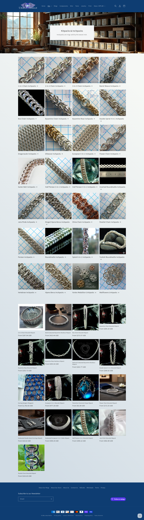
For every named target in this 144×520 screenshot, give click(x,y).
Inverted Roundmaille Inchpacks (112, 187)
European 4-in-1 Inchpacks (82, 154)
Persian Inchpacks (25, 257)
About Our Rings (44, 488)
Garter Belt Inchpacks (26, 187)
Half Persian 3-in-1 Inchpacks (56, 187)
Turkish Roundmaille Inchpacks (112, 257)
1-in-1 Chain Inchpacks (27, 86)
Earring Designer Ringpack (25, 403)
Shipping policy (89, 515)
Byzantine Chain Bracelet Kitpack (109, 326)
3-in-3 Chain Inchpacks (81, 86)
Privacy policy (57, 515)
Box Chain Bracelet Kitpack (80, 333)
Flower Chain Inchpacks (109, 154)
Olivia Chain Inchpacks (81, 222)
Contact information (68, 515)
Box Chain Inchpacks (26, 119)
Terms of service (99, 515)
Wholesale (90, 488)
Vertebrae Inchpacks (26, 292)
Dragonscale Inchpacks (27, 154)
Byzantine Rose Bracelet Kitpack (27, 368)
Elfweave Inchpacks (53, 154)
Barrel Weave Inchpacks (109, 86)
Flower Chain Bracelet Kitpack (108, 403)
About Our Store (56, 488)
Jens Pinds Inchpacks (26, 222)
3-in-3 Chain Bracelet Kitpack (26, 333)
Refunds (82, 488)
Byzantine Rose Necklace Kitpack (54, 361)
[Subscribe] (51, 499)
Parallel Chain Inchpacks (109, 222)
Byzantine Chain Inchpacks (56, 119)
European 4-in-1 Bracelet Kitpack (54, 403)
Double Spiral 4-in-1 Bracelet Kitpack (110, 368)
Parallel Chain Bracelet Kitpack (27, 473)
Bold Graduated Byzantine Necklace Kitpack (58, 333)
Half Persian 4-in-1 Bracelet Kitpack (82, 438)
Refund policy (79, 515)
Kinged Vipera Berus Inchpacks (57, 222)
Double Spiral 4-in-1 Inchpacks (112, 119)
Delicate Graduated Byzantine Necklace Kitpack (83, 363)
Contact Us (74, 488)
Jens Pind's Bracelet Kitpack (108, 438)
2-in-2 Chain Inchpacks (54, 86)
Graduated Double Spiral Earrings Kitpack (30, 438)
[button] (50, 6)
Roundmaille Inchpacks (54, 257)
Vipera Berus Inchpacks (54, 292)
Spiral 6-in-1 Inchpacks (81, 257)
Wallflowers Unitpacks (108, 292)
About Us (66, 488)
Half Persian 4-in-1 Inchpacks (83, 187)
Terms (97, 488)
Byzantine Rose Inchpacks (82, 119)
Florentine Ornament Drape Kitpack (82, 403)
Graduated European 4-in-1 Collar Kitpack (57, 438)
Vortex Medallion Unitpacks (83, 292)
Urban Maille (48, 515)
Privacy (103, 488)
